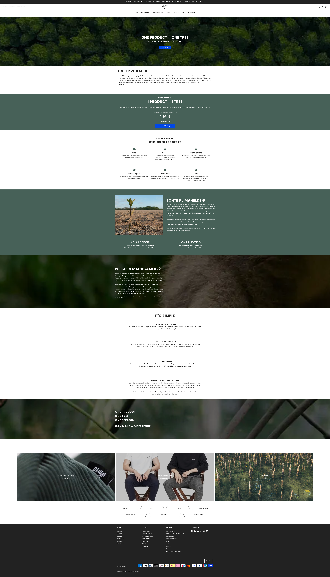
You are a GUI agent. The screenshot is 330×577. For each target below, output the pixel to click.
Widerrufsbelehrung (171, 538)
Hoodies (119, 531)
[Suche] (319, 7)
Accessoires (120, 543)
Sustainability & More (11, 7)
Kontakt (168, 546)
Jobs (167, 543)
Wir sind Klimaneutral (147, 536)
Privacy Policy (127, 571)
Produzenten (145, 541)
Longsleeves (120, 538)
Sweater (119, 541)
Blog (23, 7)
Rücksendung (170, 536)
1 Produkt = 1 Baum (147, 533)
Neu (136, 12)
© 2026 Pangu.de (121, 566)
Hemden (119, 536)
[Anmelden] (322, 7)
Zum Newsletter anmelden (173, 551)
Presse (168, 549)
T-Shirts (119, 533)
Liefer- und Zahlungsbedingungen (175, 533)
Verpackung (145, 546)
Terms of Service (135, 571)
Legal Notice (120, 571)
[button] (208, 561)
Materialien (145, 543)
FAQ (167, 541)
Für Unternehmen (188, 12)
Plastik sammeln (146, 538)
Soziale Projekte (146, 531)
